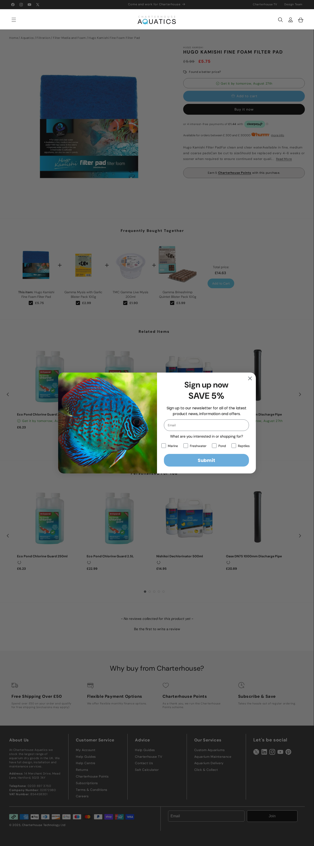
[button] (11, 20)
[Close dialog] (250, 378)
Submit (206, 460)
